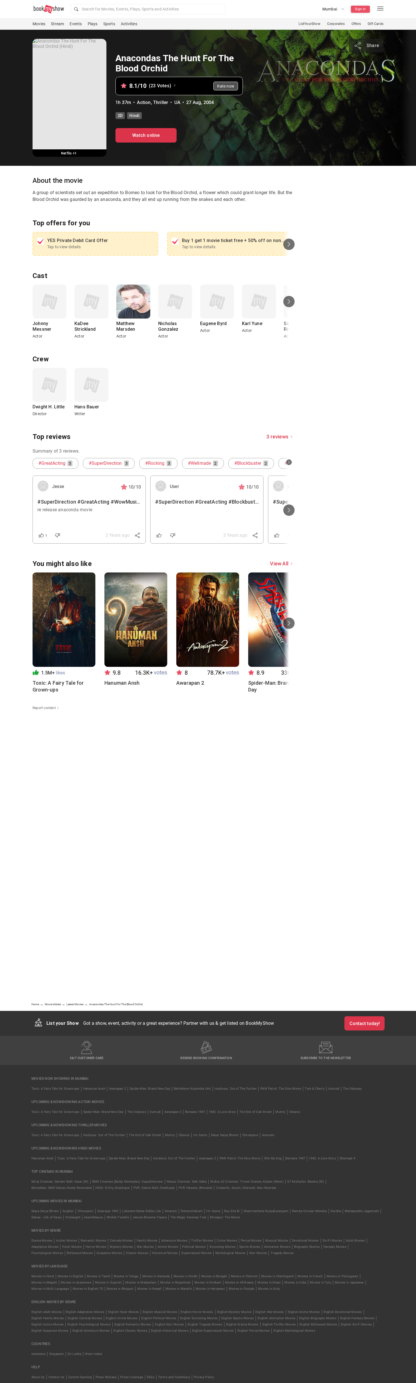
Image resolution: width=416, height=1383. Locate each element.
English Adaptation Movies (85, 1312)
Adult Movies (355, 1240)
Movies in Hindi (42, 1276)
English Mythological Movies (294, 1331)
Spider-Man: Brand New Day (150, 1089)
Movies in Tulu (320, 1282)
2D (120, 115)
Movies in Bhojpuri (120, 1289)
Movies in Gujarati (108, 1282)
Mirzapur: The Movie (225, 1217)
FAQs (151, 1377)
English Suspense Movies (50, 1331)
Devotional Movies (305, 1240)
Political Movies (194, 1247)
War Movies (145, 1247)
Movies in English (70, 1276)
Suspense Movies (109, 1253)
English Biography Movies (317, 1318)
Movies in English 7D (88, 1289)
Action (144, 102)
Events (76, 24)
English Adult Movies (46, 1312)
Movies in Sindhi (185, 1276)
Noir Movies (258, 1253)
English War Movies (269, 1312)
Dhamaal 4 (347, 1158)
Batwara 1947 (195, 1112)
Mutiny (280, 1112)
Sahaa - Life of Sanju (46, 1217)
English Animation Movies (276, 1318)
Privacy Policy (204, 1377)
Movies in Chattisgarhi (277, 1276)
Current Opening (80, 1377)
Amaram (268, 1135)
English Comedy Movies (85, 1318)
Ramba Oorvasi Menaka (309, 1211)
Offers (356, 24)
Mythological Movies (230, 1253)
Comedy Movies (121, 1240)
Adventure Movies (174, 1240)
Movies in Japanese (349, 1282)
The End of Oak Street (255, 1112)
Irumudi (333, 1089)
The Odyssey (352, 1089)
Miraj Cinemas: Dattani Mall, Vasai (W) (60, 1181)
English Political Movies (158, 1318)
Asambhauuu (93, 1217)
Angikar (68, 1211)
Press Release (106, 1377)
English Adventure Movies (91, 1331)
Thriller (160, 102)
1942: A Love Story (222, 1112)
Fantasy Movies (334, 1247)
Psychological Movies (47, 1253)
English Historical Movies (169, 1331)
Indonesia (38, 1354)
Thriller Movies (202, 1240)
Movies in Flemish (244, 1276)
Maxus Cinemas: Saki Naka (187, 1181)
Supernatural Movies (196, 1253)
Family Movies (147, 1240)
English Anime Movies (304, 1312)
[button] (148, 9)
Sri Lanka (75, 1354)
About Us (38, 1377)
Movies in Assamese (76, 1282)
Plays (93, 24)
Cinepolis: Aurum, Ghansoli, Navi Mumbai (246, 1188)
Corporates (336, 24)
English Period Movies (253, 1331)
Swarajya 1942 (108, 1211)
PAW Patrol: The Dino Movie (280, 1089)
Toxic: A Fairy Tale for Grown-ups (55, 1089)
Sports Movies (249, 1247)
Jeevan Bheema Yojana (150, 1217)
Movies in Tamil (98, 1276)
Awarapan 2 (117, 1089)
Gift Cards (375, 24)
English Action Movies (47, 1324)
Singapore (56, 1354)
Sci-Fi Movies (332, 1240)
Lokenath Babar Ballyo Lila (141, 1211)
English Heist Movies (123, 1312)
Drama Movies (41, 1240)
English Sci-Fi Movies (356, 1324)
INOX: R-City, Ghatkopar (112, 1188)
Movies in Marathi (179, 1289)
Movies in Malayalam (140, 1282)
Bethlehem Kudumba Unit (192, 1089)
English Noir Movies (169, 1324)
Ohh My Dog (273, 1158)
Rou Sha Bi (232, 1211)
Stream (57, 24)
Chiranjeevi (250, 1135)
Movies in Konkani (207, 1282)
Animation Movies (277, 1247)
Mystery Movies (121, 1247)
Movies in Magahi (44, 1282)
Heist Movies (72, 1247)
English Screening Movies (199, 1318)
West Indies (93, 1354)
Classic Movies (137, 1253)
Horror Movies (95, 1247)
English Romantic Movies (132, 1324)
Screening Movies (222, 1247)
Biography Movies (307, 1247)
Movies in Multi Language (50, 1289)
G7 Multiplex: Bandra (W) (305, 1181)
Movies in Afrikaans (239, 1282)
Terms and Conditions (174, 1377)
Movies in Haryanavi (210, 1289)
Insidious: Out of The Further (236, 1089)
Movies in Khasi (269, 1282)
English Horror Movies (197, 1312)
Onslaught (72, 1217)
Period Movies (251, 1240)
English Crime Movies (122, 1318)
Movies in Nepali (149, 1289)
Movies (39, 24)
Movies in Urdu (269, 1289)
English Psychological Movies (89, 1324)
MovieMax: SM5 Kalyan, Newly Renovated (61, 1188)
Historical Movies (165, 1253)
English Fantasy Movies (357, 1318)
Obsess (294, 1112)
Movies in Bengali (214, 1276)
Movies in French (310, 1276)
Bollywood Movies (80, 1253)
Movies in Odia (295, 1282)
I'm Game (200, 1135)
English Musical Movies (160, 1312)
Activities (129, 24)
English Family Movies (47, 1318)
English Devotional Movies (343, 1312)
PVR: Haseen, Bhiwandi (195, 1188)
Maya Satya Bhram (225, 1135)
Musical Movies (276, 1240)
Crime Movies (227, 1240)
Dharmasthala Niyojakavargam (266, 1211)
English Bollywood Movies (318, 1324)
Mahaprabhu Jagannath (362, 1211)
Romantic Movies (93, 1240)
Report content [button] (44, 708)
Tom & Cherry (314, 1089)
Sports (109, 24)
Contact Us (56, 1377)
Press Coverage (131, 1377)
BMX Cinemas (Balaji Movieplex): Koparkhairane (127, 1181)
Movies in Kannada (156, 1276)
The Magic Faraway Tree (188, 1217)
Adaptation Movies (45, 1247)
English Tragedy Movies (205, 1324)
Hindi (134, 115)
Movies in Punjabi (241, 1289)
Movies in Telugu (126, 1276)
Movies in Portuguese (342, 1276)
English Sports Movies (237, 1318)
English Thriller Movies (279, 1324)
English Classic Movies (130, 1331)
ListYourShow (309, 24)
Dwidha (336, 1211)
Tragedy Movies (282, 1253)
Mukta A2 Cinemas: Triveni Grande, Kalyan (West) (246, 1181)
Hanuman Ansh (94, 1089)
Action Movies (66, 1240)
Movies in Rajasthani (175, 1282)
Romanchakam (192, 1211)
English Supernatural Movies (213, 1331)
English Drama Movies (242, 1324)
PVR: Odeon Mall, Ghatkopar (154, 1188)
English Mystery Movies (234, 1312)
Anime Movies (168, 1247)
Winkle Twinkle (118, 1217)
